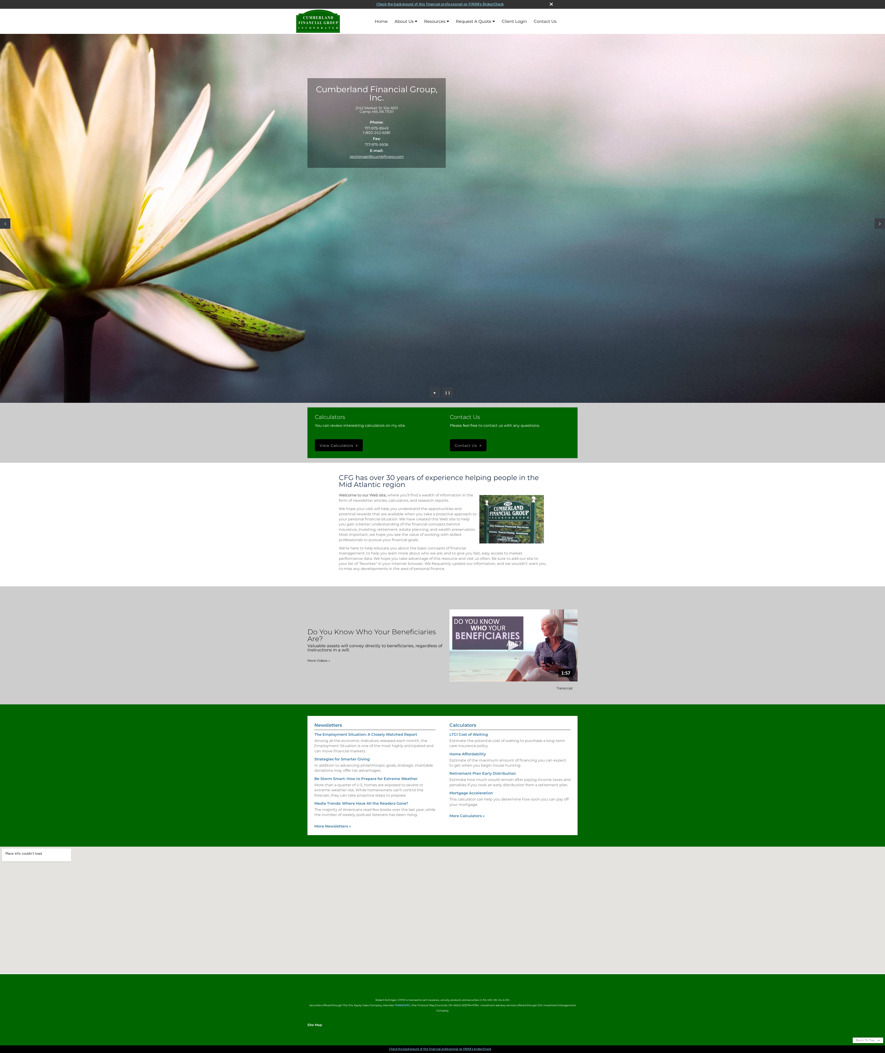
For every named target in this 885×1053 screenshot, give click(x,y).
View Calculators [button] (336, 445)
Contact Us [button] (466, 445)
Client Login (514, 21)
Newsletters (328, 725)
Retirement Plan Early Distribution (482, 773)
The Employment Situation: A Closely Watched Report (365, 734)
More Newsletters (332, 826)
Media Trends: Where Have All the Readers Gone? (361, 803)
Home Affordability (467, 754)
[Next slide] (880, 223)
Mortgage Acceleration (471, 793)
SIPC (407, 1005)
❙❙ (448, 392)
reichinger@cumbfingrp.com (377, 156)
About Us (404, 21)
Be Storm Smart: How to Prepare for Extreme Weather (366, 779)
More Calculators (467, 816)
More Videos (318, 660)
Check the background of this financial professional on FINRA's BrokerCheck (440, 4)
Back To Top (866, 1040)
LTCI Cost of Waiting (468, 734)
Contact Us (545, 21)
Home (381, 21)
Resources (434, 21)
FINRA (399, 1005)
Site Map (314, 1025)
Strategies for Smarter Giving (342, 759)
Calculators (462, 725)
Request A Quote (473, 21)
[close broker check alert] (551, 4)
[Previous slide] (5, 223)
